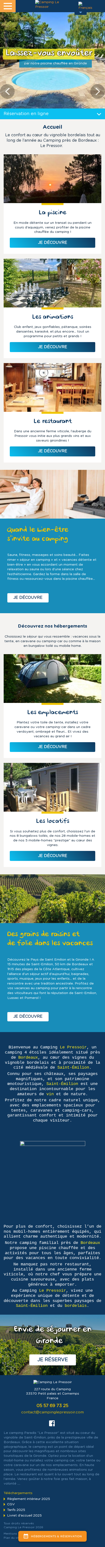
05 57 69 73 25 (52, 1405)
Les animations (52, 317)
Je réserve (52, 1359)
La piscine (52, 213)
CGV (11, 1504)
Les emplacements (52, 713)
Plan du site (12, 1537)
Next (97, 91)
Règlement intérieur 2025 (28, 1499)
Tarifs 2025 (16, 1510)
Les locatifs (52, 821)
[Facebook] (52, 1423)
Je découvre (27, 598)
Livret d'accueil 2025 (24, 1515)
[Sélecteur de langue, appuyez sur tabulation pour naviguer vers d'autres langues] (80, 7)
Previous (7, 91)
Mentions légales (16, 1533)
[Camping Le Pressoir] (48, 4)
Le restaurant (52, 421)
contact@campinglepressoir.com (52, 1412)
